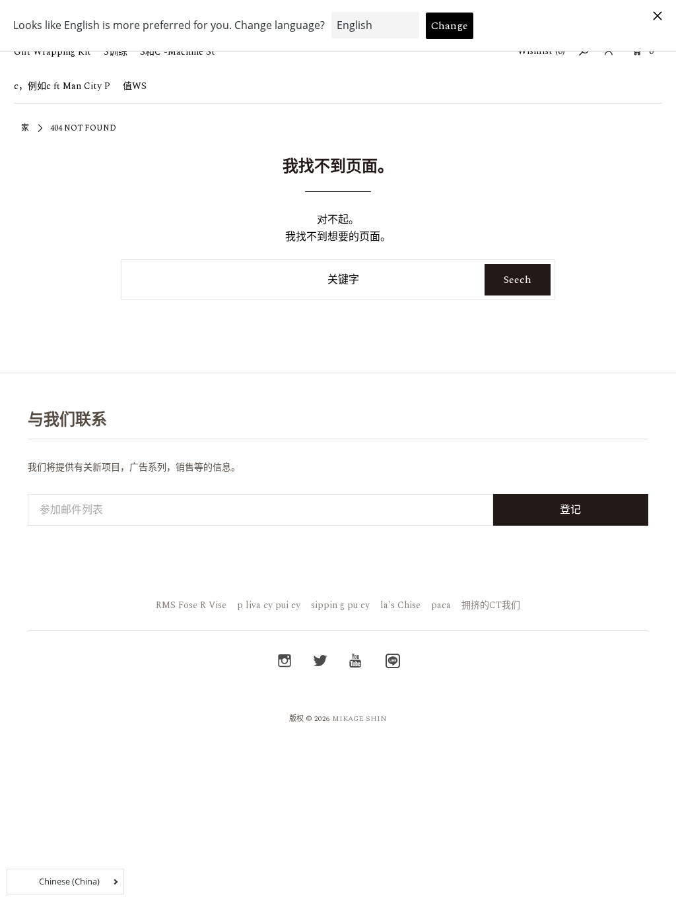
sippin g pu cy (340, 605)
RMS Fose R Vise (191, 605)
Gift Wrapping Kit (52, 52)
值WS (135, 86)
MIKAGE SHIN (359, 718)
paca (441, 605)
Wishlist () (541, 51)
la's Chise (400, 605)
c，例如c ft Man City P (62, 86)
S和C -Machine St (177, 52)
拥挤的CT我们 (490, 605)
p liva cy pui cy (268, 605)
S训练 (115, 52)
